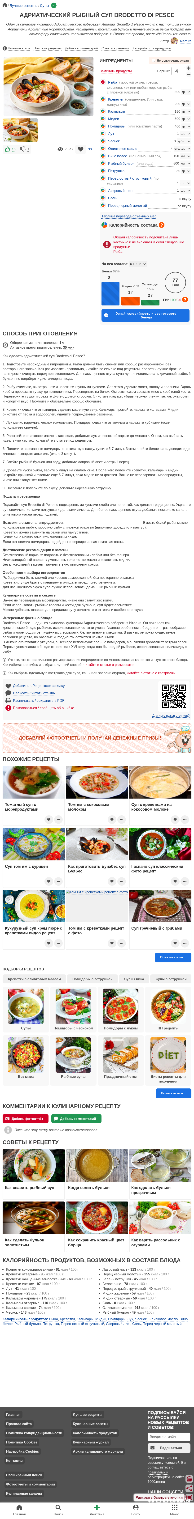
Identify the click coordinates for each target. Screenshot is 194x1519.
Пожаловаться (19, 48)
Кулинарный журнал (91, 1442)
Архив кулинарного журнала (98, 1451)
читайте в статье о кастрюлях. (151, 673)
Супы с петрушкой (171, 979)
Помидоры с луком (121, 1028)
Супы (26, 1028)
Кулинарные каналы (24, 1493)
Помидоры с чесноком (73, 1028)
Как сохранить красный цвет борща (96, 1242)
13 (14, 149)
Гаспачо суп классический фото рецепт (157, 868)
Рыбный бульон (121, 163)
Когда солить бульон (89, 1187)
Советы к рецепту (115, 48)
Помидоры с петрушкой (92, 979)
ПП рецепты (168, 1028)
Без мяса (26, 1077)
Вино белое (117, 156)
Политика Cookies (21, 1442)
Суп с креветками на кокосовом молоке (151, 806)
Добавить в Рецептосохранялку (39, 686)
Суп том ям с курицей (26, 866)
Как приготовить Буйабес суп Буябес (97, 868)
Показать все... (173, 1093)
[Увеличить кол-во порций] (188, 68)
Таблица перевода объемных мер (128, 216)
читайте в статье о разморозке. (109, 665)
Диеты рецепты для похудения (168, 1079)
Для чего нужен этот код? (171, 715)
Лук (111, 134)
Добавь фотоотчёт (27, 1119)
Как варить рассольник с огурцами (155, 1242)
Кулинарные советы (90, 1424)
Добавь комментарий (81, 48)
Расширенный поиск (24, 1475)
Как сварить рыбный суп (29, 1187)
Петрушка (116, 171)
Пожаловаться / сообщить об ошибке (43, 708)
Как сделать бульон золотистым (24, 1242)
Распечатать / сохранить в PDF (38, 700)
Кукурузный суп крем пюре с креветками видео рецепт (33, 930)
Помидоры (116, 126)
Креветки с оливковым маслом (34, 979)
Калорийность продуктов (151, 48)
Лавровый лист (120, 191)
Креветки (115, 99)
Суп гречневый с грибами (156, 928)
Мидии (113, 119)
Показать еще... (173, 957)
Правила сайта (19, 1424)
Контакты (14, 1461)
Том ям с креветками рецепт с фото (96, 930)
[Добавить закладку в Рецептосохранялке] (80, 149)
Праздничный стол (120, 1077)
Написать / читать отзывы (34, 693)
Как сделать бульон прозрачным (151, 1189)
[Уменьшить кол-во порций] (188, 74)
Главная (13, 1415)
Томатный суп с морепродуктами (21, 806)
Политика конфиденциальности (34, 1433)
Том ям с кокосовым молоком (88, 806)
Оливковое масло (122, 149)
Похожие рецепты (48, 48)
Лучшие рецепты (87, 1415)
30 (90, 149)
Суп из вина (134, 979)
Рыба (112, 82)
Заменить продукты (116, 71)
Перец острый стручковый (129, 178)
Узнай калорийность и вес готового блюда (146, 315)
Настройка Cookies (22, 1451)
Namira (185, 41)
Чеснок (114, 141)
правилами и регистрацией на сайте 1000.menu (166, 1477)
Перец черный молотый (127, 205)
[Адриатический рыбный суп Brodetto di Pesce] (20, 130)
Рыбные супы (73, 1077)
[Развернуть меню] (189, 1497)
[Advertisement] (48, 188)
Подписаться (171, 1448)
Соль (112, 198)
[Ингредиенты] (189, 1479)
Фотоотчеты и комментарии (30, 1484)
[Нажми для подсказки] (161, 225)
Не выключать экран (173, 60)
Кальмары (116, 111)
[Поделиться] (189, 1488)
